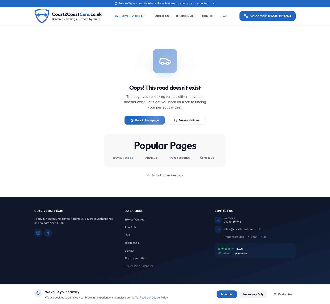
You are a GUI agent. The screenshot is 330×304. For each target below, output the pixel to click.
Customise (285, 294)
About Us (151, 157)
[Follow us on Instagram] (38, 233)
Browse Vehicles (189, 120)
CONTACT (208, 16)
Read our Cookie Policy (154, 297)
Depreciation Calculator (139, 266)
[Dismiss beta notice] (213, 3)
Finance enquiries (179, 157)
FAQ (224, 16)
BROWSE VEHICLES (132, 16)
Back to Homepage (147, 120)
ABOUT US (162, 16)
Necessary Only (253, 294)
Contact (129, 250)
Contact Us (207, 157)
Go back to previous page (167, 175)
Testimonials (132, 242)
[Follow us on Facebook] (48, 233)
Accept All (226, 294)
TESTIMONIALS (185, 16)
